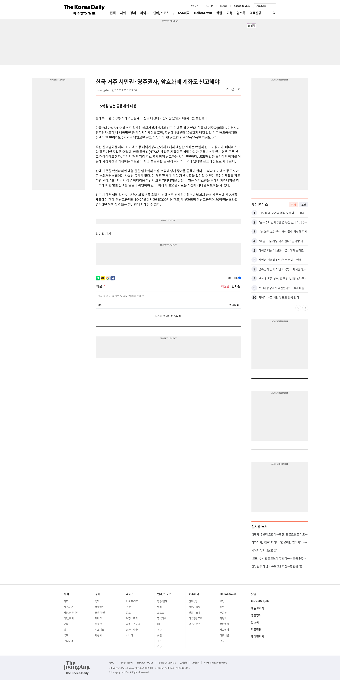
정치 (66, 629)
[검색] (274, 13)
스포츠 (160, 612)
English (223, 5)
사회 (123, 12)
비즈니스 (99, 629)
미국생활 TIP (195, 618)
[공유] (239, 89)
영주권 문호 (195, 624)
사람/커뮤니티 (71, 612)
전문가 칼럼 (195, 607)
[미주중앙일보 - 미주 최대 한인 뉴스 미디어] (84, 10)
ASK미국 (184, 12)
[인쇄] (233, 89)
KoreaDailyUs (260, 601)
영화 (159, 607)
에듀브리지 (257, 608)
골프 (159, 641)
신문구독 (194, 5)
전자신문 (209, 5)
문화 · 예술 (132, 629)
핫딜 (219, 12)
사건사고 (68, 607)
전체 (113, 12)
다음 (305, 308)
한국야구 (161, 618)
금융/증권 (100, 612)
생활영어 (256, 615)
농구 (159, 629)
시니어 (129, 635)
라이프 (144, 12)
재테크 (98, 618)
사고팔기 (224, 629)
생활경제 (99, 607)
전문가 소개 (195, 612)
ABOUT (112, 662)
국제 (66, 635)
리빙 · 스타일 (133, 624)
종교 (128, 612)
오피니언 (68, 641)
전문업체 (224, 624)
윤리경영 (184, 662)
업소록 (241, 12)
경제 (133, 12)
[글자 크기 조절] (227, 89)
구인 (222, 601)
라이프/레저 (132, 601)
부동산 (98, 624)
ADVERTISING (126, 662)
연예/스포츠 (161, 12)
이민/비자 (69, 618)
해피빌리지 (257, 636)
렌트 (222, 607)
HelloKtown (203, 12)
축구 (159, 646)
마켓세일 (224, 635)
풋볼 (159, 635)
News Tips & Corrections (215, 662)
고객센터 (195, 662)
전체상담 (193, 601)
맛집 (222, 641)
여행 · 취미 (132, 618)
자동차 (98, 635)
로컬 (303, 204)
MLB (159, 624)
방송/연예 (162, 601)
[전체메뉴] (268, 13)
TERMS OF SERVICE (166, 662)
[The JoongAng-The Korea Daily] (77, 668)
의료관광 (255, 12)
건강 (128, 607)
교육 (229, 12)
